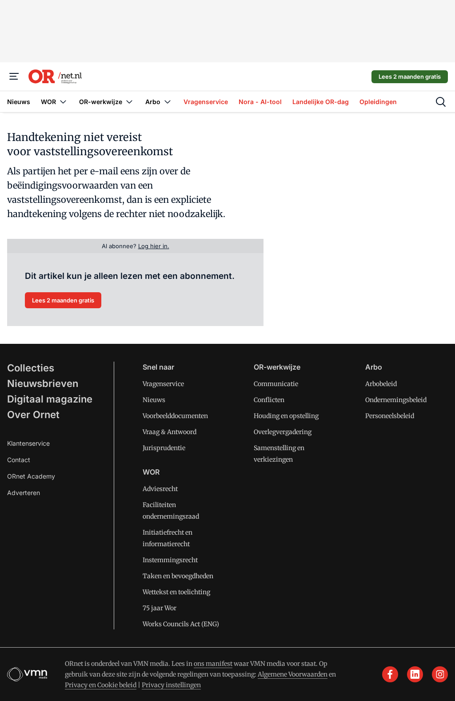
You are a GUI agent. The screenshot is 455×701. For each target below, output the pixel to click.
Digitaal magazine (49, 399)
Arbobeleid (381, 384)
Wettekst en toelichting (176, 592)
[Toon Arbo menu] (167, 101)
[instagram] (440, 674)
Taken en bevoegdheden (178, 576)
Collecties (30, 368)
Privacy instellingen (171, 685)
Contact (18, 459)
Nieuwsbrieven (42, 383)
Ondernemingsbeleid (396, 400)
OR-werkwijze (277, 367)
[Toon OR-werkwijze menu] (129, 101)
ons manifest (213, 664)
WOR (151, 471)
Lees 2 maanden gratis (410, 76)
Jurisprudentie (164, 448)
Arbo (373, 367)
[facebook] (390, 674)
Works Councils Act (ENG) (181, 624)
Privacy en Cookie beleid (100, 685)
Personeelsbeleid (389, 416)
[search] (441, 102)
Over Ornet (33, 414)
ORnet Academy (31, 476)
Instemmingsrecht (170, 560)
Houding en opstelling (286, 416)
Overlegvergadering (282, 432)
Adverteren (23, 492)
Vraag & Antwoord (169, 432)
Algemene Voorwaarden (292, 674)
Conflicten (269, 400)
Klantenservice (28, 443)
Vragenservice (163, 384)
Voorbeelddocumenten (175, 416)
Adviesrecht (160, 489)
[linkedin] (415, 674)
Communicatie (276, 384)
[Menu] (14, 76)
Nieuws (154, 400)
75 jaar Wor (159, 608)
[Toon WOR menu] (63, 101)
